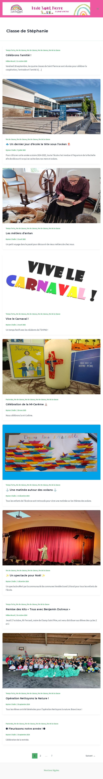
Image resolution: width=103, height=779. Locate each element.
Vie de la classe (54, 50)
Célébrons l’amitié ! (18, 55)
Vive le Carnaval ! (17, 318)
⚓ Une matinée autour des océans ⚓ (31, 489)
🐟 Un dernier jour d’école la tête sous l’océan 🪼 (38, 144)
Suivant (90, 755)
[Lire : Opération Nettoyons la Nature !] (51, 660)
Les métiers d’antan (19, 233)
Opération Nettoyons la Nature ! (27, 698)
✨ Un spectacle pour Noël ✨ (25, 575)
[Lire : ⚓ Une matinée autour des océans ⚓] (51, 452)
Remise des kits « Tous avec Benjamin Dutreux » (38, 609)
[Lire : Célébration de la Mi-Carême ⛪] (51, 366)
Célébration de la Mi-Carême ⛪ (27, 404)
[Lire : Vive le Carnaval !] (51, 281)
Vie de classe (21, 50)
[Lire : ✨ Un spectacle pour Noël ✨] (51, 537)
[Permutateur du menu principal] (98, 9)
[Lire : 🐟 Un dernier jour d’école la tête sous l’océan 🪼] (51, 106)
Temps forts (10, 50)
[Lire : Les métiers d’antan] (51, 195)
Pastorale (9, 399)
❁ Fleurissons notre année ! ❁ (25, 728)
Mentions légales (51, 770)
